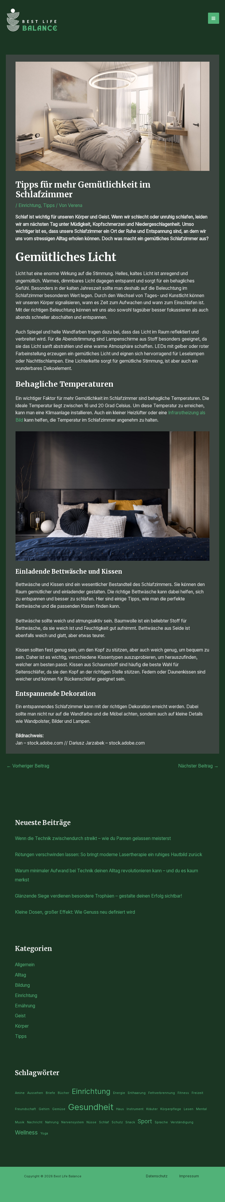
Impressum (189, 1176)
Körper (22, 1026)
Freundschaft (25, 1109)
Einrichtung (29, 205)
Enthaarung (137, 1093)
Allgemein (25, 964)
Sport (145, 1121)
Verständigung (182, 1122)
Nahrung (52, 1122)
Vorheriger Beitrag (27, 766)
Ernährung (25, 1006)
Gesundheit (90, 1107)
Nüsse (91, 1122)
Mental (201, 1109)
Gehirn (44, 1109)
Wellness (26, 1132)
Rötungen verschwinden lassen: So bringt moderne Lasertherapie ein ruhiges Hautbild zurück (108, 854)
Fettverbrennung (161, 1093)
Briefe (50, 1093)
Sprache (161, 1122)
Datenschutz (157, 1176)
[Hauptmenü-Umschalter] (213, 18)
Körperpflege (170, 1109)
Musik (19, 1122)
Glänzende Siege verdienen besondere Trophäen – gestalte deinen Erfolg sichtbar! (98, 896)
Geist (20, 1015)
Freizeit (197, 1093)
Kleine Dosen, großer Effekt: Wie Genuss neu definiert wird (75, 912)
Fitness (183, 1093)
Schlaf (104, 1122)
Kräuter (152, 1109)
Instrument (135, 1109)
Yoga (44, 1133)
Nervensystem (72, 1122)
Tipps (49, 205)
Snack (130, 1122)
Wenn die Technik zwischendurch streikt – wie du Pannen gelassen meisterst (93, 838)
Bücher (63, 1093)
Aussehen (35, 1093)
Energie (119, 1093)
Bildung (22, 985)
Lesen (188, 1109)
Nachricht (34, 1122)
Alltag (20, 975)
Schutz (117, 1122)
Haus (120, 1109)
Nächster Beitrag (198, 766)
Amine (20, 1093)
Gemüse (58, 1109)
